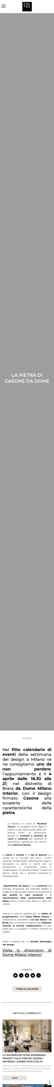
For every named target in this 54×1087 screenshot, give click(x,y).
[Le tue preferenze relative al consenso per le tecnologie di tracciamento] (49, 1082)
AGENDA (27, 738)
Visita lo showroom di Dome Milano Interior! (27, 952)
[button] (15, 975)
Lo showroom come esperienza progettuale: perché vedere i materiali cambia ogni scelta (24, 1058)
